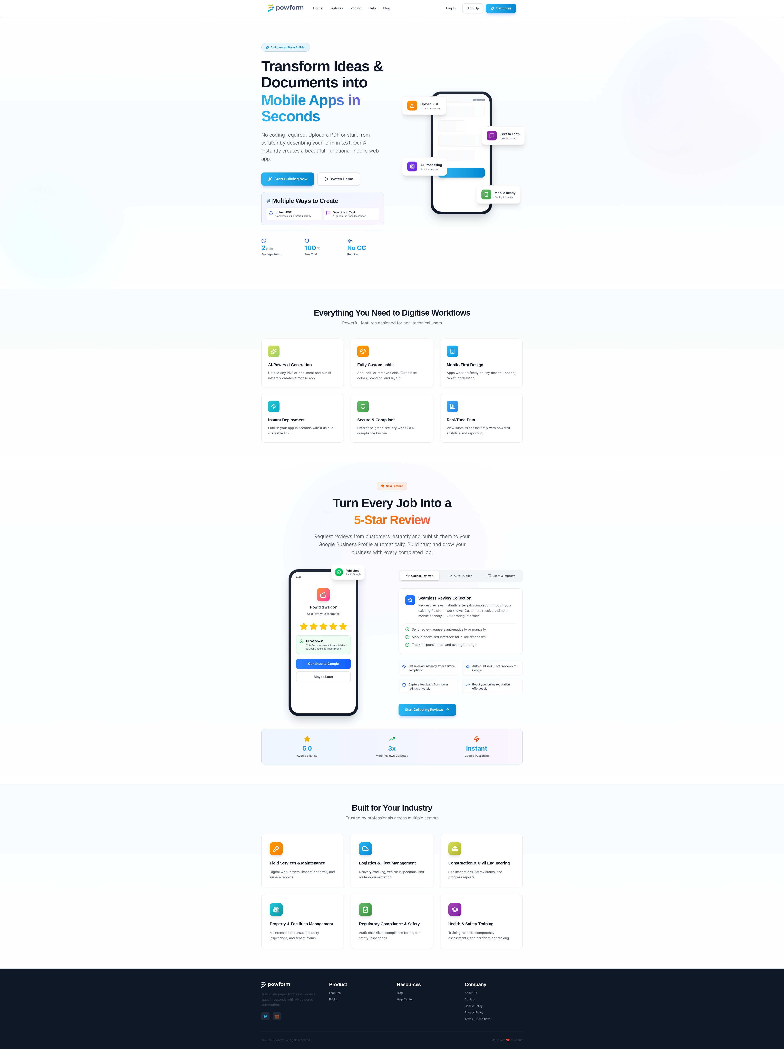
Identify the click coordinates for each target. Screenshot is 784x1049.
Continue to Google (323, 664)
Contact (470, 999)
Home (317, 8)
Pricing (356, 8)
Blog (386, 8)
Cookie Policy (474, 1006)
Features (336, 8)
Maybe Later (323, 677)
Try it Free (503, 8)
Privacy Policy (474, 1012)
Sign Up (473, 8)
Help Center (405, 999)
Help (372, 8)
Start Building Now (290, 179)
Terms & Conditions (477, 1019)
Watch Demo (342, 179)
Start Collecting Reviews (424, 709)
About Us (471, 992)
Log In (451, 8)
